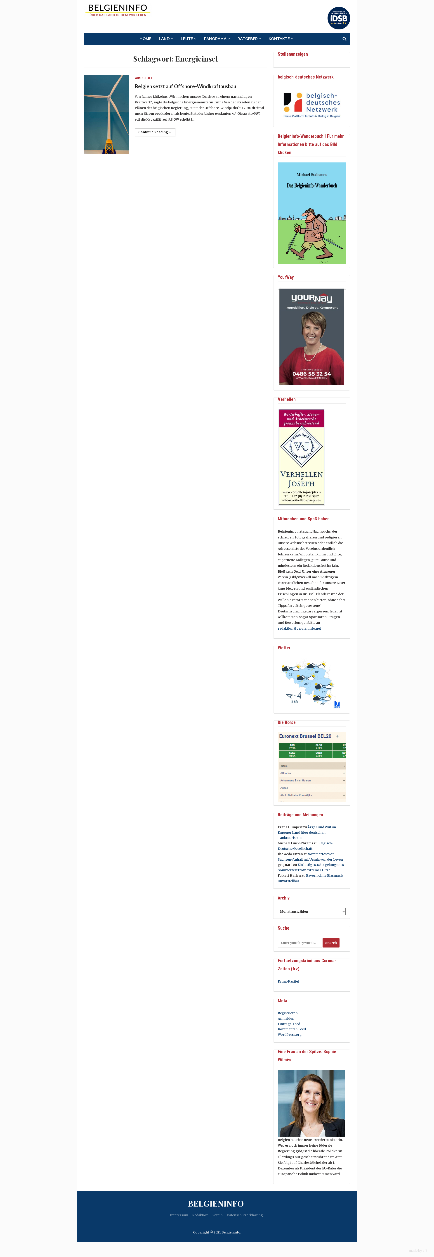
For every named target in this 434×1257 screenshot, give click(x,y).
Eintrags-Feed (289, 1024)
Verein (217, 1215)
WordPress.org (290, 1035)
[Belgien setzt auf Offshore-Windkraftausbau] (106, 115)
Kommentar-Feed (292, 1029)
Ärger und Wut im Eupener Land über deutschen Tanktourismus (307, 832)
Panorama (215, 39)
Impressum (179, 1215)
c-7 (425, 1251)
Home (145, 39)
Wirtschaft (144, 78)
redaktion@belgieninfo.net (299, 628)
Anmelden (286, 1019)
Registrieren (288, 1013)
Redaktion (200, 1215)
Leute (187, 39)
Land (164, 39)
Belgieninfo (216, 1203)
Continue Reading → (155, 132)
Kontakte (279, 39)
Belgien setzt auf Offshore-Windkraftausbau (185, 86)
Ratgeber (248, 39)
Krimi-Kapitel (288, 981)
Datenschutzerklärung (245, 1215)
